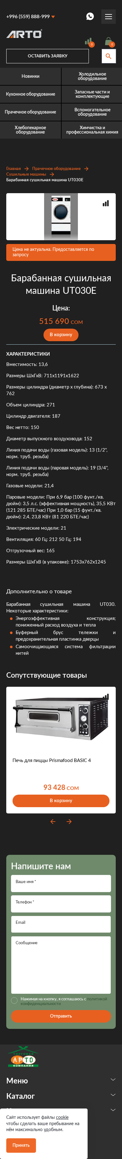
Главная (13, 169)
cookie (62, 1117)
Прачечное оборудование (56, 169)
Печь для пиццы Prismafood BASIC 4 (52, 760)
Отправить (61, 1016)
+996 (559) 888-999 (28, 16)
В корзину (61, 334)
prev (53, 821)
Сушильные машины (26, 174)
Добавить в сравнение (105, 203)
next (69, 821)
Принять (21, 1145)
